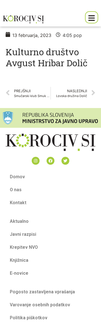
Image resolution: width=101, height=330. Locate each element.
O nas (16, 189)
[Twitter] (65, 161)
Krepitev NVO (24, 247)
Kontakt (18, 202)
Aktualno (19, 221)
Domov (17, 176)
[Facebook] (50, 161)
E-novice (19, 273)
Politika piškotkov (28, 317)
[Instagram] (36, 161)
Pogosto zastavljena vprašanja (42, 291)
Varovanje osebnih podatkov (40, 304)
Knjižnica (19, 260)
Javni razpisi (23, 234)
